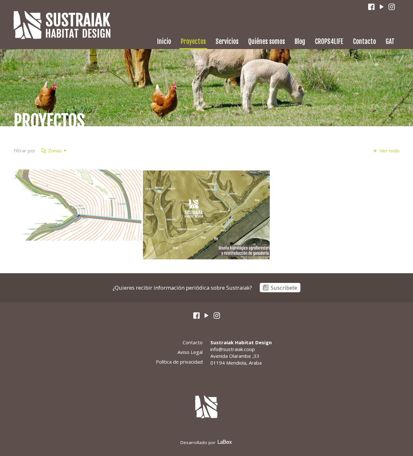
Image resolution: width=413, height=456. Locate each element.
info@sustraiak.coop (232, 349)
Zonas (55, 150)
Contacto (193, 342)
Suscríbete (284, 287)
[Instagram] (392, 7)
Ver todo (388, 150)
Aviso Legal (190, 352)
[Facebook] (372, 7)
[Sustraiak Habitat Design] (62, 25)
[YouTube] (382, 7)
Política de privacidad (179, 361)
